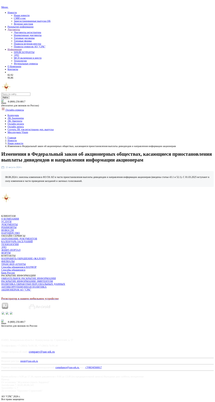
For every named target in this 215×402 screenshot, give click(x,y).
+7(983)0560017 (93, 367)
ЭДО (16, 55)
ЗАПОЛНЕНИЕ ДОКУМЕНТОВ (19, 238)
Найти (5, 97)
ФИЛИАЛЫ (8, 261)
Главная (12, 137)
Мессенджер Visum (18, 132)
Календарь (13, 115)
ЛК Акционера (16, 118)
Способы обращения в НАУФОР (19, 267)
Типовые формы (23, 41)
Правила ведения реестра (27, 43)
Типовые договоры (24, 38)
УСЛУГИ (6, 221)
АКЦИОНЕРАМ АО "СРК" (16, 289)
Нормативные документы (28, 35)
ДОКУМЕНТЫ (9, 224)
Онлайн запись (16, 126)
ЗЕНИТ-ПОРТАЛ (10, 250)
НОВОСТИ (7, 230)
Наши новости (22, 15)
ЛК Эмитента (15, 121)
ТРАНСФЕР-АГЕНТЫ (13, 264)
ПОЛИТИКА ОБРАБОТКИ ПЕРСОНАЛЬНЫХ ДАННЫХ (33, 284)
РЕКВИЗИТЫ (9, 227)
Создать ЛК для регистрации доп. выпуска (31, 129)
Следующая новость (41, 191)
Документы (14, 29)
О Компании (14, 66)
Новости (12, 12)
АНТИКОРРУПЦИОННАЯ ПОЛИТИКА (24, 287)
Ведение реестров (23, 24)
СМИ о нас (20, 18)
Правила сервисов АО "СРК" (29, 46)
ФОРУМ (6, 253)
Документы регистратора (27, 32)
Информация (15, 49)
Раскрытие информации (21, 26)
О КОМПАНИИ (10, 218)
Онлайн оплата (16, 123)
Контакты (13, 69)
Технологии (20, 60)
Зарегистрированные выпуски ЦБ (32, 21)
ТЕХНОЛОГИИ (10, 244)
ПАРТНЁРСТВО (10, 233)
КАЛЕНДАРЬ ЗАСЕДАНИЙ (17, 241)
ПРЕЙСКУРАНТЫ (24, 52)
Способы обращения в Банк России (13, 271)
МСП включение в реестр (28, 58)
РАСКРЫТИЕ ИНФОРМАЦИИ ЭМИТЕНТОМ (27, 281)
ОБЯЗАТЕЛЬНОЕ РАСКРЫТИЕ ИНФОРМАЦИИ (28, 278)
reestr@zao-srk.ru (29, 361)
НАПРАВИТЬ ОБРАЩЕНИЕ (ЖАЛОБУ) (23, 258)
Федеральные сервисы (26, 63)
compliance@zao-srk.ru (67, 367)
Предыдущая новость (14, 191)
